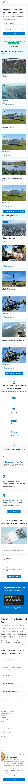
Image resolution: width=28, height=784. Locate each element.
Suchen (15, 33)
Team (2, 743)
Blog (2, 741)
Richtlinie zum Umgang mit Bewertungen (10, 721)
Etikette (2, 730)
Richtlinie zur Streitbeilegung (7, 726)
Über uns (3, 739)
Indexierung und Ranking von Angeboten (10, 724)
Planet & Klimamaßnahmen (7, 711)
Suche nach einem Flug (14, 511)
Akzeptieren (14, 779)
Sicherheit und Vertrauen (6, 713)
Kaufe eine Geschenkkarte (14, 576)
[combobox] (17, 2)
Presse (2, 747)
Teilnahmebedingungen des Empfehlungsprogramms (13, 728)
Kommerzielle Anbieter (6, 732)
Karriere (3, 745)
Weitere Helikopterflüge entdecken (14, 373)
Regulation (3, 717)
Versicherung (4, 715)
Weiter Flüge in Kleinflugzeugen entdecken (14, 211)
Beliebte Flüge (9, 700)
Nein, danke (22, 754)
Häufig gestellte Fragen (6, 719)
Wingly (2, 700)
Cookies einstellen (14, 776)
